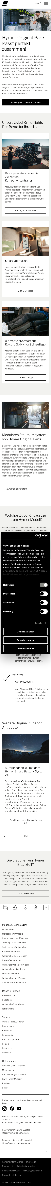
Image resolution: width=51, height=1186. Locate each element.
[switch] (44, 594)
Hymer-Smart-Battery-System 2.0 (24, 781)
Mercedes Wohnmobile (12, 934)
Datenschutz (8, 1166)
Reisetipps (7, 1000)
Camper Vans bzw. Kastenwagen (17, 938)
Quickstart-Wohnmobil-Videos (15, 965)
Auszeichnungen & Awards (14, 1074)
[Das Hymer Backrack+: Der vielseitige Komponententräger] (25, 154)
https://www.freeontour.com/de (16, 1143)
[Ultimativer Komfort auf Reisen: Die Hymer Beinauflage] (25, 321)
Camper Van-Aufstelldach (14, 982)
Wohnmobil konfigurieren (13, 969)
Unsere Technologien (11, 960)
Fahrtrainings (8, 1008)
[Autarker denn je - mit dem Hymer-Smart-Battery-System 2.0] (25, 748)
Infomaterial (7, 1035)
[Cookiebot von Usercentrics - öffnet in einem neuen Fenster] (36, 536)
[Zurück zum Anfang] (46, 1151)
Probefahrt (7, 1030)
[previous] (4, 836)
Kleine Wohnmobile (11, 951)
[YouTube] (19, 1108)
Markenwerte (8, 1070)
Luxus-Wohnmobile (10, 973)
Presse (5, 1088)
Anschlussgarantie (10, 1039)
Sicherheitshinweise (26, 1166)
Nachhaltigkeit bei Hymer (13, 1065)
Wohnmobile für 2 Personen (14, 978)
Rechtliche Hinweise (11, 1170)
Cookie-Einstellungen (11, 1175)
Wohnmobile (7, 929)
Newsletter (7, 1052)
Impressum (31, 1162)
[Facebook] (11, 1108)
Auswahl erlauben (25, 640)
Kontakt (5, 1044)
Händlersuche (8, 1026)
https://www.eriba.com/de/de (15, 1133)
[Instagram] (4, 1108)
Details (38, 623)
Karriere (5, 1083)
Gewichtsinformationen (12, 1162)
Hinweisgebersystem (32, 1170)
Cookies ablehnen (25, 648)
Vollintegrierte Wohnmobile (14, 947)
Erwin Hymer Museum (12, 1079)
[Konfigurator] (36, 907)
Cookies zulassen (25, 631)
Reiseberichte (8, 995)
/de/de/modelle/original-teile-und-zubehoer (21, 1122)
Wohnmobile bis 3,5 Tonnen (14, 956)
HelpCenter (7, 1048)
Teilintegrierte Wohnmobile (14, 942)
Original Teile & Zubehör (13, 1021)
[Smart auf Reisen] (25, 241)
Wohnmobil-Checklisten (13, 1004)
